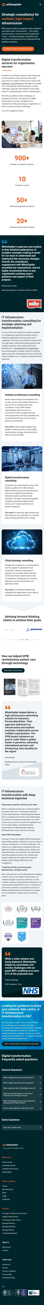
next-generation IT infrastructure (26, 348)
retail (29, 83)
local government (16, 83)
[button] (40, 5)
